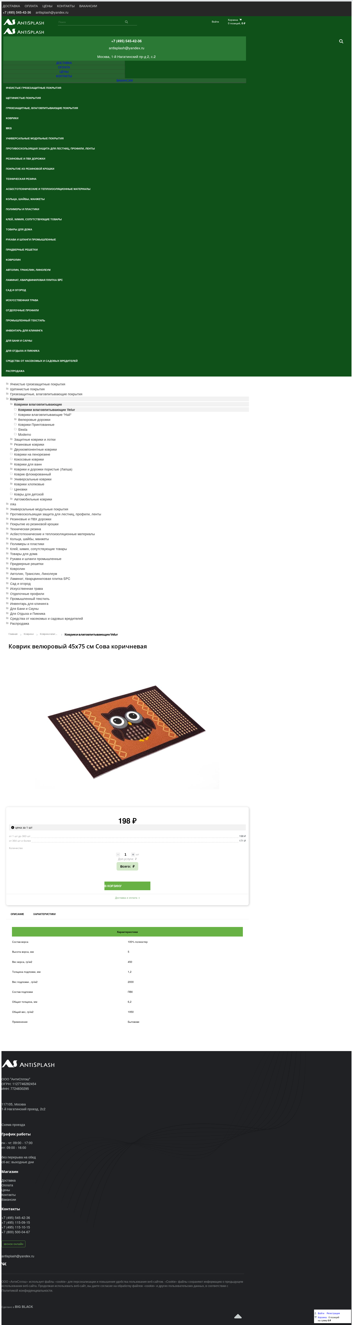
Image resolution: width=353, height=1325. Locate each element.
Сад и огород (20, 583)
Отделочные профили (27, 593)
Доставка (8, 1180)
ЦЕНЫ (47, 5)
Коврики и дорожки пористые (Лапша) (43, 469)
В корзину (113, 886)
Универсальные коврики (32, 479)
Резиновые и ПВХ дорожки (30, 519)
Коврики (17, 399)
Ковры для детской (29, 494)
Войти (215, 21)
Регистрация (333, 1313)
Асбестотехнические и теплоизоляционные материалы (52, 534)
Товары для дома (23, 553)
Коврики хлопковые (29, 484)
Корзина (322, 1317)
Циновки (20, 489)
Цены (5, 1189)
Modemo (24, 434)
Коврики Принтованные (36, 424)
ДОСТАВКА (11, 5)
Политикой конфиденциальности (26, 1290)
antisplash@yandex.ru (52, 12)
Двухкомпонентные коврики (35, 449)
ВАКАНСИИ (88, 5)
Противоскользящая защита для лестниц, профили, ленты (55, 514)
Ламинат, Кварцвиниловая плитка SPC (40, 578)
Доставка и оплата (126, 897)
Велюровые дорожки (34, 419)
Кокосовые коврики (29, 459)
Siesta (22, 429)
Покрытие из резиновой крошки (34, 524)
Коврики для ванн (28, 464)
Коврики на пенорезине (32, 454)
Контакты (8, 1194)
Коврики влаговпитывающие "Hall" (44, 414)
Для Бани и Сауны (24, 608)
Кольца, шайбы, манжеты (29, 538)
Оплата (7, 1185)
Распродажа (19, 623)
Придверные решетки (26, 563)
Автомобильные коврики (33, 499)
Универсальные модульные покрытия (39, 509)
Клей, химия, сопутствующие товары (38, 548)
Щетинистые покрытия (27, 389)
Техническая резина (25, 529)
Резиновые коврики (29, 444)
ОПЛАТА (31, 5)
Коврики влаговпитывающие (38, 404)
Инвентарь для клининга (29, 603)
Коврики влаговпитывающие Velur (46, 409)
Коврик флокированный (32, 474)
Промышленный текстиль (29, 598)
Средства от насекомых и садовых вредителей (46, 618)
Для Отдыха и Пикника (27, 613)
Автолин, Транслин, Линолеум (33, 573)
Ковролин (17, 568)
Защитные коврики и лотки (35, 439)
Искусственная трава (26, 588)
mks (13, 504)
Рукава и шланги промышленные (35, 558)
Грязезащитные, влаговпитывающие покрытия (46, 394)
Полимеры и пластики (27, 543)
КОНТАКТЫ (66, 5)
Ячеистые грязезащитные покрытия (37, 384)
